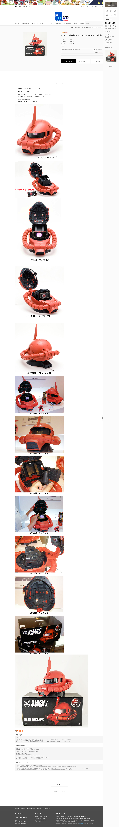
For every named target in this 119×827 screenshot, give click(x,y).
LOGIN (82, 6)
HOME (72, 27)
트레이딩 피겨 (58, 23)
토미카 (75, 23)
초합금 (33, 23)
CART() (91, 6)
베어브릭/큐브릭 (67, 23)
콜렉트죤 (82, 23)
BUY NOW (69, 61)
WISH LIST (97, 61)
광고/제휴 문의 (46, 808)
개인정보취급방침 (31, 808)
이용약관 (23, 808)
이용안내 (39, 808)
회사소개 (17, 808)
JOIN (87, 6)
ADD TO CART (83, 61)
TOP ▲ (111, 66)
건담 (82, 27)
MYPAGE (102, 6)
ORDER (96, 6)
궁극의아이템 (49, 23)
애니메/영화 (40, 23)
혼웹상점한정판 (25, 23)
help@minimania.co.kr (85, 818)
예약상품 (17, 23)
